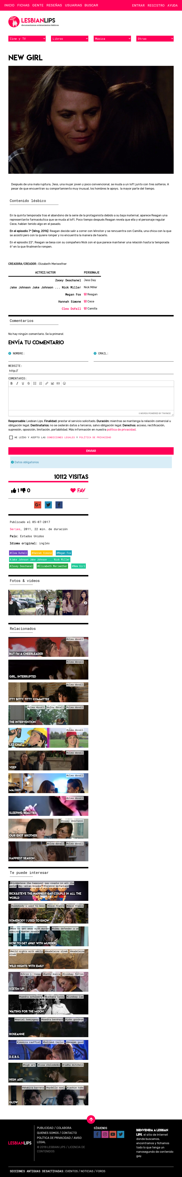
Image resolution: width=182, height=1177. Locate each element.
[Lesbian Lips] (19, 1143)
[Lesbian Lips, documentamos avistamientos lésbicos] (34, 21)
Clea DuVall (71, 308)
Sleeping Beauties (22, 813)
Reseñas (54, 5)
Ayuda (172, 5)
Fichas (23, 5)
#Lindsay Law (75, 996)
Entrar (138, 5)
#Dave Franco (55, 906)
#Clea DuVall (18, 553)
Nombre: (18, 353)
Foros (100, 1171)
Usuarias (73, 5)
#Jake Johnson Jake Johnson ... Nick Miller (40, 559)
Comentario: (17, 378)
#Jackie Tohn (75, 1087)
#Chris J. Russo (31, 974)
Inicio (9, 5)
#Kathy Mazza (51, 974)
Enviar (91, 451)
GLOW (13, 1102)
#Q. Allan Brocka (30, 886)
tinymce (166, 413)
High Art (16, 1079)
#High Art (29, 1065)
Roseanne (17, 1034)
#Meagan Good (74, 1042)
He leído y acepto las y (63, 437)
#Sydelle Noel (55, 1087)
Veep (12, 767)
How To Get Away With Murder (32, 943)
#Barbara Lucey (54, 996)
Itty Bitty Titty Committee (29, 699)
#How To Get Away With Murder (30, 928)
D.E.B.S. (14, 1057)
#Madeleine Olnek (56, 951)
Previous (11, 603)
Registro (156, 5)
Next (85, 603)
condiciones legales (61, 437)
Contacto (69, 1133)
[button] (11, 383)
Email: (102, 353)
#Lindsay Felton (73, 974)
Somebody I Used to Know (29, 920)
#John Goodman (74, 1019)
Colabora (63, 1128)
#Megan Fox (64, 553)
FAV (80, 490)
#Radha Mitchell (72, 1065)
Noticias (87, 1171)
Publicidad (45, 1128)
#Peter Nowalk (30, 931)
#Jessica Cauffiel (28, 1042)
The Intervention (22, 722)
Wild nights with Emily (26, 966)
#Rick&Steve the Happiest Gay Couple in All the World (41, 885)
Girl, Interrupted (22, 676)
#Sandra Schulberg (30, 996)
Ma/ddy (15, 790)
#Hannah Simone (42, 553)
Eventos (71, 1171)
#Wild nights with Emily (26, 951)
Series (15, 529)
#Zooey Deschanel (21, 566)
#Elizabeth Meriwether (52, 566)
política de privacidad (121, 429)
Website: (15, 366)
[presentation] (11, 383)
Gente (38, 5)
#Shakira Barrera (33, 1087)
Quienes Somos (48, 1133)
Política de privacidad (54, 1138)
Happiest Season (21, 858)
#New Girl (78, 566)
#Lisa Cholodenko (49, 1065)
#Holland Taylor (53, 1042)
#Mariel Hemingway (27, 1019)
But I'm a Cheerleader (26, 654)
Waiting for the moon (26, 1011)
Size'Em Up (16, 989)
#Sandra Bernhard (52, 1019)
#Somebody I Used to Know (28, 906)
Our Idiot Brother (23, 835)
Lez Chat (15, 745)
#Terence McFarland (56, 886)
